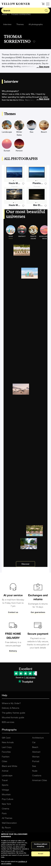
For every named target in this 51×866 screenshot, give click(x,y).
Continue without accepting (40, 845)
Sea (34, 766)
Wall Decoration (9, 823)
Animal (5, 771)
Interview (7, 25)
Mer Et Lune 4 (36, 205)
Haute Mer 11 (14, 205)
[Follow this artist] (34, 41)
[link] (16, 3)
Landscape (7, 776)
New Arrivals (8, 743)
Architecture (38, 738)
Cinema (5, 809)
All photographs (36, 25)
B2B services (8, 722)
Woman (35, 757)
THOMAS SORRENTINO (21, 15)
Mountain (6, 795)
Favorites (6, 752)
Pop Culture (7, 799)
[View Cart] (43, 4)
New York (6, 804)
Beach (35, 747)
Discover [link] (25, 564)
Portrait (35, 762)
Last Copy (7, 747)
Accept (40, 854)
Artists (4, 15)
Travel (5, 781)
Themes (20, 25)
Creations (36, 776)
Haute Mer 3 (14, 183)
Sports (5, 785)
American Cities (39, 781)
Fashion (5, 757)
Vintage (5, 790)
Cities (4, 762)
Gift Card (6, 738)
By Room (6, 828)
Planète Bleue (37, 183)
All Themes (7, 818)
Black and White (9, 766)
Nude (34, 771)
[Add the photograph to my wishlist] (23, 183)
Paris (4, 814)
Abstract (36, 752)
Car (34, 743)
